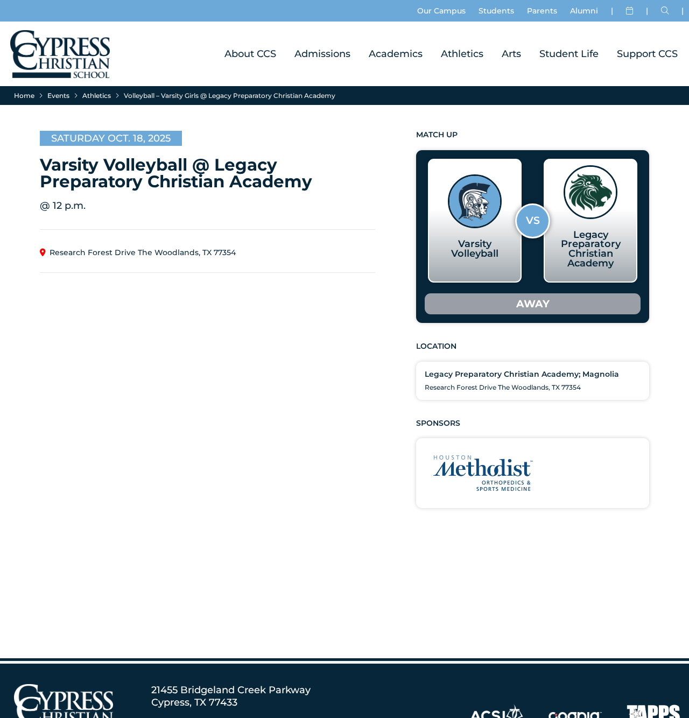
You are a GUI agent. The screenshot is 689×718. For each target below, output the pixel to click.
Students (496, 11)
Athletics (462, 53)
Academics (396, 53)
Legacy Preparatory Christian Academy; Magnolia (522, 374)
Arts (511, 53)
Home (24, 95)
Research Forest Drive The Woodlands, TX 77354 (143, 252)
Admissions (322, 53)
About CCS (250, 53)
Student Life (569, 53)
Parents (542, 11)
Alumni (584, 11)
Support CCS (647, 53)
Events (58, 95)
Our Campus (441, 11)
